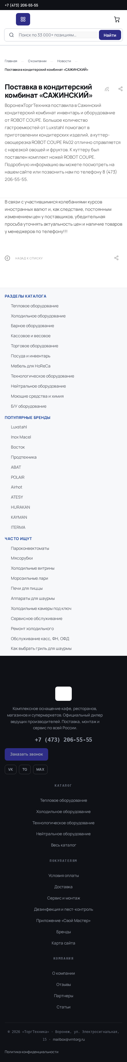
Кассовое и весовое (31, 335)
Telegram (106, 1036)
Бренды (63, 931)
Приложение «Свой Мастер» (63, 920)
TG (24, 769)
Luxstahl (19, 427)
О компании (63, 973)
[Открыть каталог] (23, 19)
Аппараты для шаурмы (33, 598)
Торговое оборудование (34, 345)
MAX (40, 769)
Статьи (64, 1007)
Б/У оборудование (28, 406)
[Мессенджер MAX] (92, 1036)
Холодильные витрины (32, 568)
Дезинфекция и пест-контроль (63, 909)
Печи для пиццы (27, 588)
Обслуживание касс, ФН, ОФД (40, 638)
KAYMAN (19, 517)
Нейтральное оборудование (38, 386)
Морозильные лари (29, 578)
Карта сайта (63, 943)
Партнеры (63, 995)
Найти (110, 35)
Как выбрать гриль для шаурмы (41, 648)
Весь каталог (63, 845)
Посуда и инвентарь (30, 356)
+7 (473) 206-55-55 (21, 5)
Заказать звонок (26, 754)
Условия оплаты (63, 875)
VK (10, 769)
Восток (18, 447)
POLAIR (18, 477)
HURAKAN (20, 507)
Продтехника (24, 457)
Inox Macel (21, 437)
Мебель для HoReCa (31, 366)
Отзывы (63, 984)
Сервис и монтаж (63, 898)
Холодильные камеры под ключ (41, 608)
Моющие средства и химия (37, 396)
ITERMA (18, 527)
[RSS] (107, 89)
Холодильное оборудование (38, 316)
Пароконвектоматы (30, 548)
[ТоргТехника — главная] (8, 19)
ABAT (16, 467)
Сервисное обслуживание (36, 618)
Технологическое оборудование (42, 376)
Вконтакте (74, 1036)
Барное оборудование (32, 325)
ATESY (17, 497)
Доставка (63, 886)
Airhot (16, 487)
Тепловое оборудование (34, 306)
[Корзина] (117, 19)
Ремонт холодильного (32, 628)
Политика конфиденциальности (31, 1051)
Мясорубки (22, 558)
